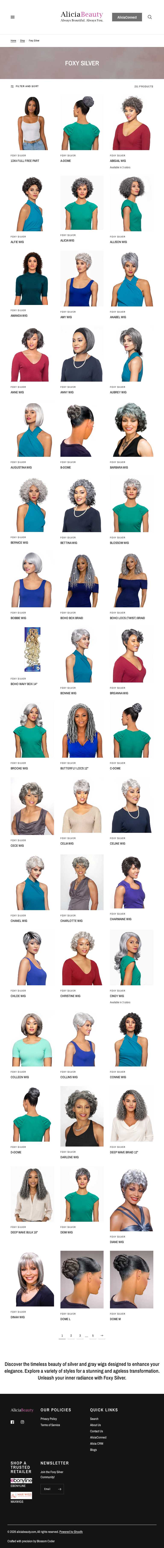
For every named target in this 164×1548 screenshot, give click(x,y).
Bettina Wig (68, 542)
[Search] (149, 17)
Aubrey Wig (118, 392)
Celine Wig (117, 843)
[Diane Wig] (131, 1198)
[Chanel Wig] (32, 882)
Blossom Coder (46, 1541)
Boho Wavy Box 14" (24, 684)
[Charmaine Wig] (131, 881)
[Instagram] (25, 1422)
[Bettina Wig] (82, 504)
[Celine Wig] (131, 805)
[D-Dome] (32, 1114)
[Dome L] (82, 1279)
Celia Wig (67, 843)
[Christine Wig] (82, 957)
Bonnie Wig (68, 693)
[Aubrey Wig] (131, 354)
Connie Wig (118, 1077)
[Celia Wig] (82, 805)
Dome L (65, 1319)
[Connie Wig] (131, 1038)
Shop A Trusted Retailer (21, 1467)
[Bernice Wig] (32, 504)
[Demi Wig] (82, 1194)
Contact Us (96, 1431)
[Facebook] (15, 1422)
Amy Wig (66, 317)
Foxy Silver (18, 155)
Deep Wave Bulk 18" (24, 1232)
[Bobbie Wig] (32, 579)
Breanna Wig (119, 693)
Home (13, 40)
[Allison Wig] (131, 203)
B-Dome (65, 467)
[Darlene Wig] (82, 1116)
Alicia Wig (67, 240)
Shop (22, 40)
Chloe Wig (18, 996)
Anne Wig (17, 392)
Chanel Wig (19, 920)
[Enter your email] (59, 1489)
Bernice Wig (19, 542)
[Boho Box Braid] (82, 579)
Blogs (93, 1449)
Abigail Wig (118, 160)
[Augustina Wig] (32, 429)
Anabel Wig (118, 317)
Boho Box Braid (71, 618)
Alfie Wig (17, 242)
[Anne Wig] (32, 354)
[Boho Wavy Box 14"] (32, 650)
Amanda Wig (19, 315)
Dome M (115, 1319)
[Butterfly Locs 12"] (82, 730)
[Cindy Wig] (131, 957)
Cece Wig (17, 845)
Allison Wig (118, 242)
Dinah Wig (18, 1317)
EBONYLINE (18, 1486)
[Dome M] (131, 1279)
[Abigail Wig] (131, 122)
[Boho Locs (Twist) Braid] (131, 579)
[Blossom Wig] (131, 504)
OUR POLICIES (56, 1410)
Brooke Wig (19, 768)
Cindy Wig (117, 996)
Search (94, 1418)
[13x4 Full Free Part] (32, 122)
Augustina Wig (21, 467)
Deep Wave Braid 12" (124, 1152)
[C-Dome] (131, 730)
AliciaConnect (127, 17)
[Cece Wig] (32, 806)
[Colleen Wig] (32, 1038)
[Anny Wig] (82, 354)
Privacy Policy (49, 1418)
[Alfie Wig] (32, 203)
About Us (95, 1425)
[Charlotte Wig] (82, 882)
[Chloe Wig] (32, 957)
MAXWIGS (17, 1501)
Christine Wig (70, 996)
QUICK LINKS (104, 1410)
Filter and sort (27, 86)
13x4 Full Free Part (25, 160)
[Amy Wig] (82, 279)
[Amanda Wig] (32, 278)
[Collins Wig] (82, 1038)
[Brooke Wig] (32, 730)
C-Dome (115, 768)
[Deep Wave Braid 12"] (131, 1114)
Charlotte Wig (71, 920)
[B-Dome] (82, 429)
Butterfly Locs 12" (74, 768)
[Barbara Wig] (131, 429)
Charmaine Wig (121, 919)
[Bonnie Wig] (82, 654)
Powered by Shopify (71, 1531)
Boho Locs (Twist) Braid (127, 618)
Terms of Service (50, 1425)
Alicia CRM (96, 1443)
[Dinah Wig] (32, 1278)
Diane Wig (117, 1242)
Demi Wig (66, 1232)
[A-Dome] (82, 122)
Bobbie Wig (18, 618)
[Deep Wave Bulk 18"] (32, 1194)
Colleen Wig (20, 1077)
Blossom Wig (119, 542)
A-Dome (65, 160)
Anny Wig (67, 392)
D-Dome (16, 1152)
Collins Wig (69, 1077)
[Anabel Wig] (131, 278)
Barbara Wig (119, 467)
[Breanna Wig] (131, 654)
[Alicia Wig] (82, 203)
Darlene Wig (69, 1157)
